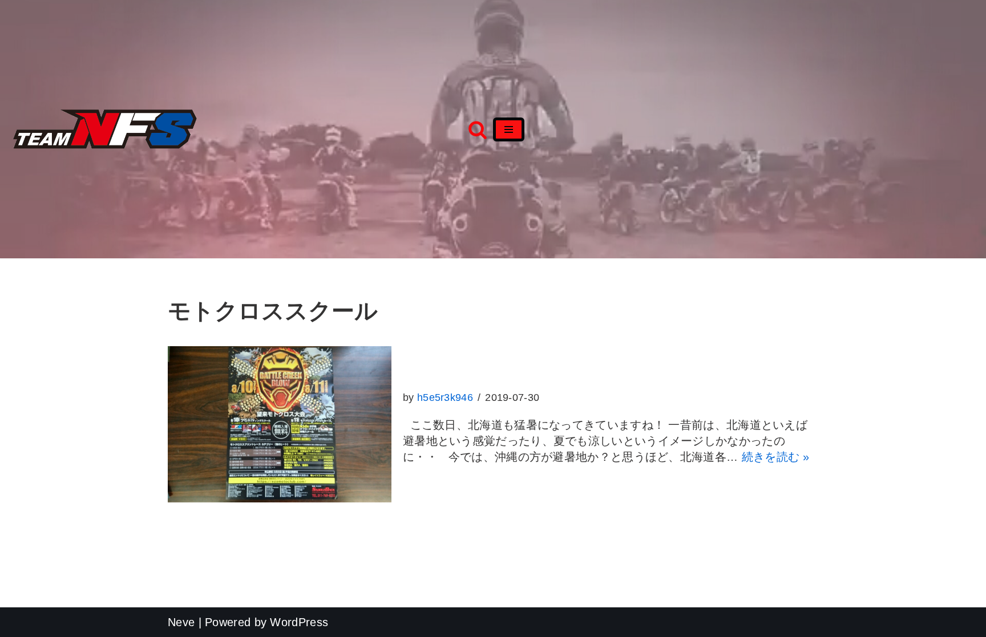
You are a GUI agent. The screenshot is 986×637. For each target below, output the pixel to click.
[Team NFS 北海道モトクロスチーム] (105, 129)
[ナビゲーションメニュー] (508, 129)
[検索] (477, 129)
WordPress (299, 622)
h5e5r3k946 (445, 397)
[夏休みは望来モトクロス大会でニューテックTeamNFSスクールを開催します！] (279, 424)
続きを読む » (776, 457)
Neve (181, 622)
